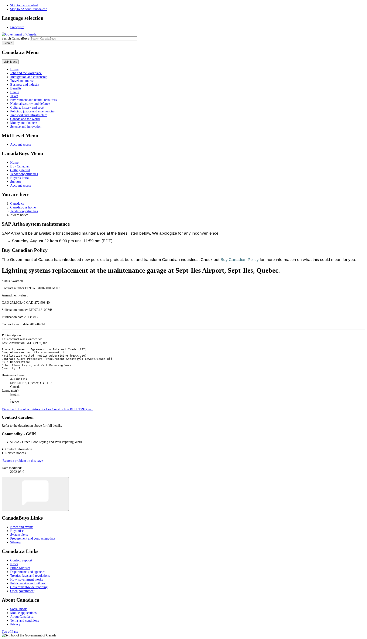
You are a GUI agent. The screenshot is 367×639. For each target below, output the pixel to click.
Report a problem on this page (23, 460)
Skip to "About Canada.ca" (28, 9)
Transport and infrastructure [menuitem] (28, 115)
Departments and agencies (27, 572)
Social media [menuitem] (18, 609)
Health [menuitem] (14, 92)
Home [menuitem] (14, 69)
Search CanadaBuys (15, 38)
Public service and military (28, 583)
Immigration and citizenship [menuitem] (28, 77)
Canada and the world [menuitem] (25, 119)
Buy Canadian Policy (239, 259)
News (14, 564)
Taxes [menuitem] (14, 96)
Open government (22, 591)
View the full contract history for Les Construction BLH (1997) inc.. (47, 409)
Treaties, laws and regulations (30, 575)
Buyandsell (17, 531)
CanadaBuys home (23, 207)
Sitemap (15, 542)
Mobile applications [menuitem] (23, 613)
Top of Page (10, 631)
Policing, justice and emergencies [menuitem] (32, 111)
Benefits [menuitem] (15, 88)
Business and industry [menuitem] (25, 84)
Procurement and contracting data (32, 538)
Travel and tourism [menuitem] (22, 80)
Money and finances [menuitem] (23, 123)
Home (14, 162)
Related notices (15, 453)
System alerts (19, 534)
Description (13, 335)
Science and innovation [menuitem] (25, 126)
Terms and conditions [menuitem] (24, 620)
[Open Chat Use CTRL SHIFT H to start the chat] (35, 494)
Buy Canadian (20, 166)
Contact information (18, 449)
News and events (21, 527)
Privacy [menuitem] (15, 624)
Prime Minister (20, 568)
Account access (20, 144)
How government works (26, 579)
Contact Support (21, 560)
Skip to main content (24, 5)
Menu (10, 61)
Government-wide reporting (29, 587)
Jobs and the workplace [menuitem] (26, 73)
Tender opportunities (24, 174)
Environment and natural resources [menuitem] (33, 100)
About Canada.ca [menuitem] (22, 616)
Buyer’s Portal (20, 178)
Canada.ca (17, 203)
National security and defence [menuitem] (30, 103)
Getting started (20, 170)
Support (15, 181)
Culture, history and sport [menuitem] (27, 107)
